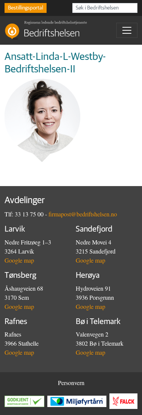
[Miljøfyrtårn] (78, 401)
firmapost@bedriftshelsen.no (82, 214)
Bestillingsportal (25, 8)
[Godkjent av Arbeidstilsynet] (26, 401)
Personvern (71, 383)
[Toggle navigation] (126, 30)
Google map (19, 260)
